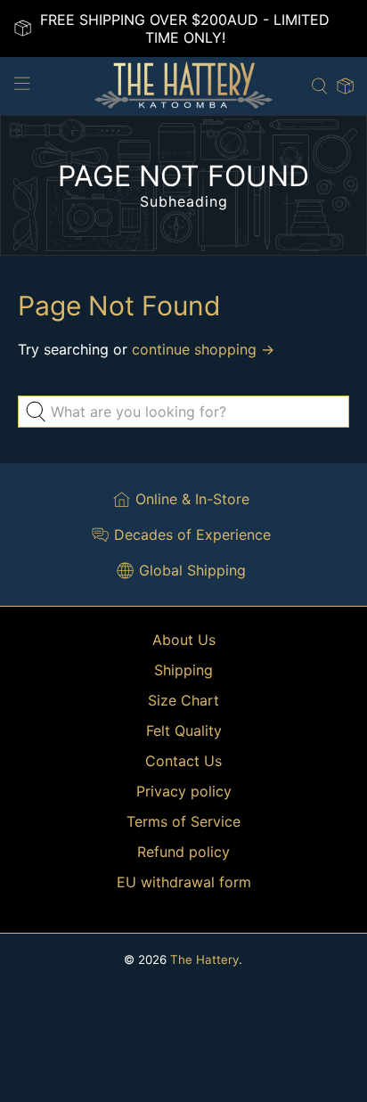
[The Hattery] (183, 85)
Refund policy (183, 852)
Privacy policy (184, 791)
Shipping (183, 670)
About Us (184, 640)
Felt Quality (184, 730)
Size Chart (183, 700)
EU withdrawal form (184, 882)
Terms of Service (183, 821)
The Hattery (204, 959)
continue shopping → (203, 349)
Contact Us (183, 761)
